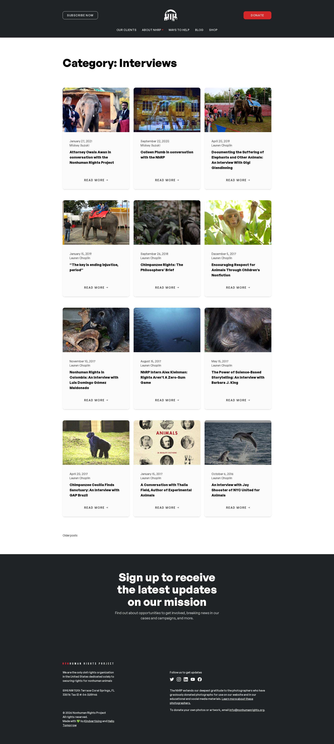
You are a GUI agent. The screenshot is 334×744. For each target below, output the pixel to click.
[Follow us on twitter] (172, 679)
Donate (257, 15)
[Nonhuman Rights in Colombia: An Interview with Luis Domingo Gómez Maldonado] (96, 330)
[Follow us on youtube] (193, 679)
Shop (213, 30)
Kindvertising (93, 721)
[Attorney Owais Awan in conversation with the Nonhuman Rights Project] (96, 110)
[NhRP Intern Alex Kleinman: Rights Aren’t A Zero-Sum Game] (167, 330)
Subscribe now (80, 15)
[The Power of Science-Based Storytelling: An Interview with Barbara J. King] (238, 330)
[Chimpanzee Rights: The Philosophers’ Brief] (167, 222)
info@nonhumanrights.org (246, 710)
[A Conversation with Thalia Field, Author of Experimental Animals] (167, 442)
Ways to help (179, 30)
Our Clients (127, 30)
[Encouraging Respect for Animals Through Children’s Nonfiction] (238, 222)
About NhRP (151, 30)
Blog (199, 30)
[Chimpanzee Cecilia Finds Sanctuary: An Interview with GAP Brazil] (96, 442)
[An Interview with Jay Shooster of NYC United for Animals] (238, 442)
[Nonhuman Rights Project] (171, 15)
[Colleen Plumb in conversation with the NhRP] (167, 110)
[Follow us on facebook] (200, 679)
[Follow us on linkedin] (186, 679)
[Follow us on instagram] (179, 679)
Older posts (70, 535)
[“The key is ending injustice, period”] (96, 222)
